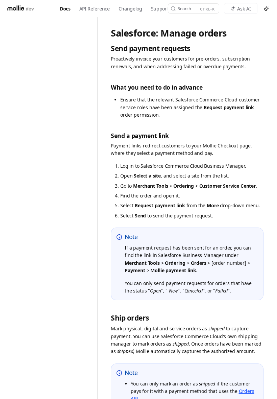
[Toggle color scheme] (266, 8)
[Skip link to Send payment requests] (107, 48)
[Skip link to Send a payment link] (107, 136)
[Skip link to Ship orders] (107, 318)
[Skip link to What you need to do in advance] (107, 87)
